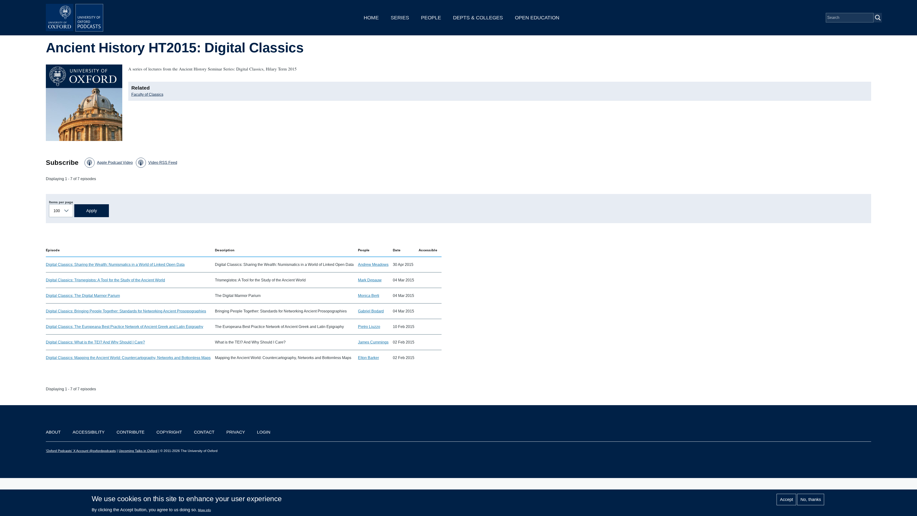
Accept (786, 499)
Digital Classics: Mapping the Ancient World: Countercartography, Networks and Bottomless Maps (128, 358)
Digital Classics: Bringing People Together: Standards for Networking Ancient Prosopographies (126, 311)
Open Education (537, 17)
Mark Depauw (370, 280)
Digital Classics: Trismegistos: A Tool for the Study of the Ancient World (105, 280)
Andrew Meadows (373, 265)
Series (400, 17)
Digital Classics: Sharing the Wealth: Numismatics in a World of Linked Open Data (115, 265)
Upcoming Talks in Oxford (138, 451)
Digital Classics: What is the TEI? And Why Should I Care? (95, 342)
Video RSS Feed (162, 163)
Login (263, 432)
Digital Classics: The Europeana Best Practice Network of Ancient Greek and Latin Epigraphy (124, 327)
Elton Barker (368, 358)
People (431, 17)
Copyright (169, 432)
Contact (204, 432)
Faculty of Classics (147, 94)
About (53, 432)
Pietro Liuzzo (369, 327)
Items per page (61, 202)
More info (204, 510)
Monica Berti (368, 296)
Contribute (130, 432)
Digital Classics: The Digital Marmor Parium (83, 296)
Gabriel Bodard (371, 311)
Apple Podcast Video (115, 163)
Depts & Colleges (478, 17)
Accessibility (89, 432)
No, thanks (810, 499)
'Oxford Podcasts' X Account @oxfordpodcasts (81, 451)
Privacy (235, 432)
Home (371, 17)
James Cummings (373, 342)
